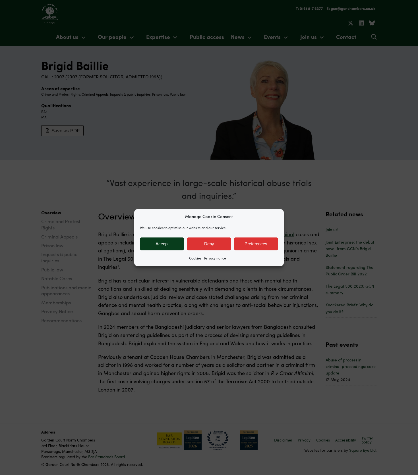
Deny (209, 243)
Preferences (256, 243)
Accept (162, 243)
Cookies (195, 258)
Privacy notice (215, 258)
